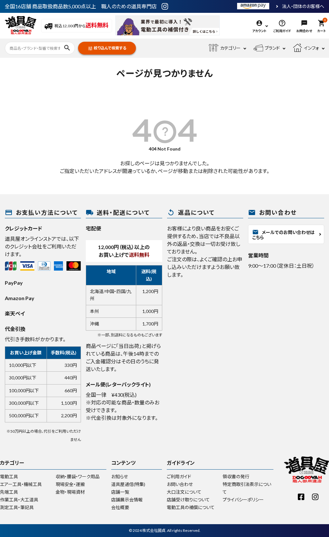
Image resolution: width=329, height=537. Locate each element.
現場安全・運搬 (70, 484)
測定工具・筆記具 (17, 507)
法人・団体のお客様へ (303, 6)
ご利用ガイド (179, 476)
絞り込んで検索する (107, 48)
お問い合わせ (180, 484)
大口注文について (184, 492)
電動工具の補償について (191, 507)
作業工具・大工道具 (19, 499)
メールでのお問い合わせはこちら (283, 234)
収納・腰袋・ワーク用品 (78, 476)
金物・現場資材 (70, 492)
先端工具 (9, 492)
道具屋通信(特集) (128, 484)
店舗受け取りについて (188, 499)
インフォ (311, 48)
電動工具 (9, 476)
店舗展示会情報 (127, 499)
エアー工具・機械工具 (21, 484)
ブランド (272, 48)
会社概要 (120, 507)
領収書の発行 (236, 476)
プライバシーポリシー (243, 499)
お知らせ (119, 476)
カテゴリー (230, 48)
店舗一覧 (120, 492)
